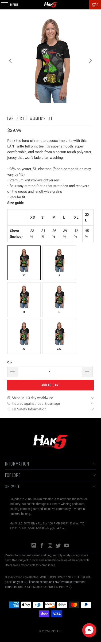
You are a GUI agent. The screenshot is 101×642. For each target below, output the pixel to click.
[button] (89, 630)
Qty (9, 362)
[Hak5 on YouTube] (66, 546)
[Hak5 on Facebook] (42, 546)
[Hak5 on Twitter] (58, 546)
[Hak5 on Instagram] (50, 546)
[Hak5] (50, 4)
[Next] (90, 60)
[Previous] (11, 60)
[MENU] (2, 4)
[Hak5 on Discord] (34, 546)
